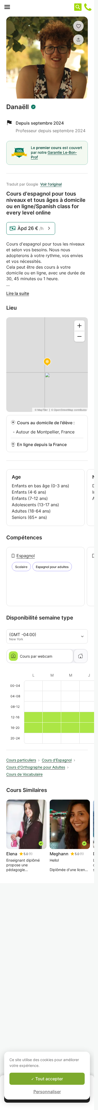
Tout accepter (48, 1078)
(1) (30, 854)
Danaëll (17, 107)
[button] (78, 26)
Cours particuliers (21, 760)
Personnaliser (47, 1091)
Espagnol (25, 555)
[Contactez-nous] (87, 7)
